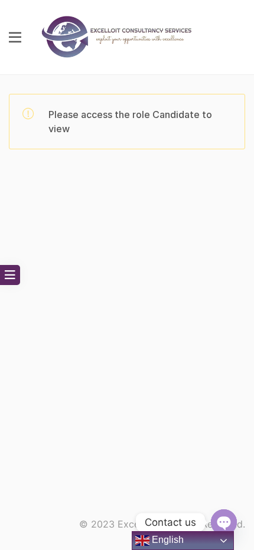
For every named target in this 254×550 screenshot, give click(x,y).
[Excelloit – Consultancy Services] (123, 36)
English (166, 540)
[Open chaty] (224, 522)
